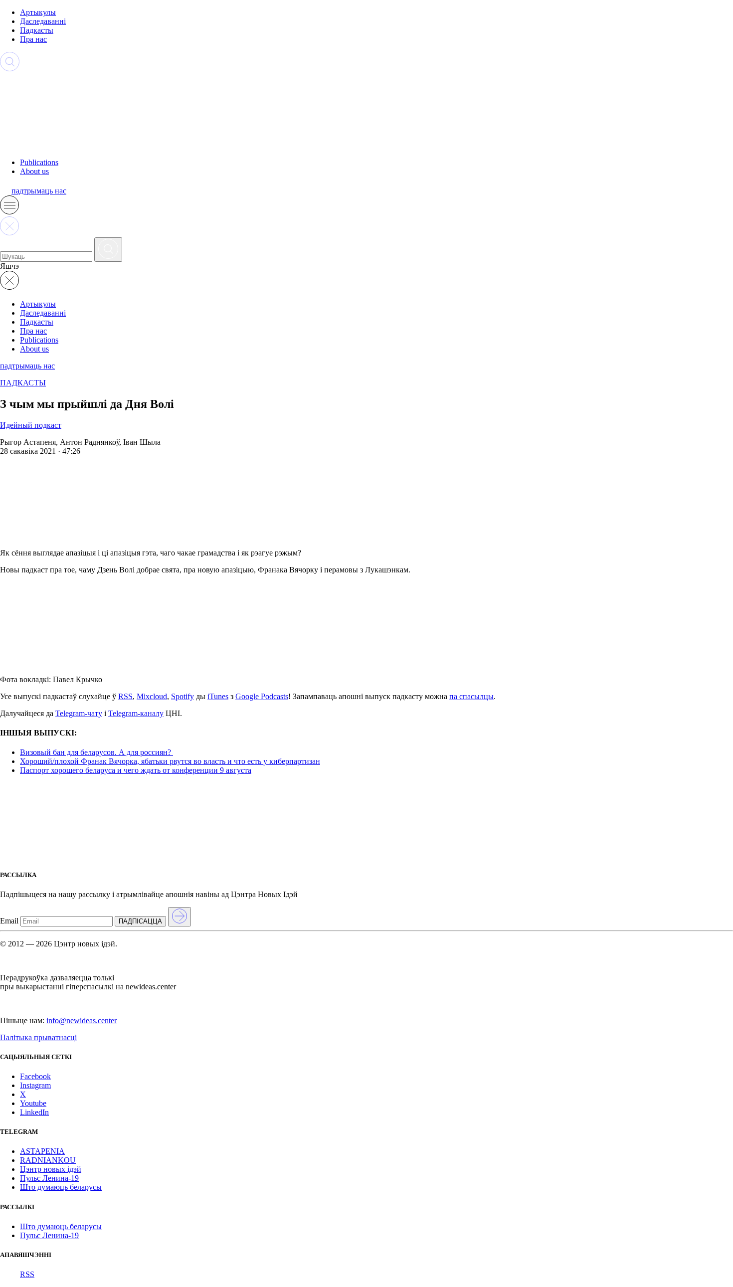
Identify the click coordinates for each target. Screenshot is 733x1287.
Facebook (35, 1076)
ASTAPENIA (42, 1151)
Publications (39, 162)
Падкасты (36, 30)
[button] (9, 211)
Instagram (35, 1085)
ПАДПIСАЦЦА (140, 921)
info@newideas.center (81, 1020)
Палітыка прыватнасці (38, 1037)
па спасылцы (471, 696)
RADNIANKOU (48, 1160)
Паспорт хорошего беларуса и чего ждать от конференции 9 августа (135, 770)
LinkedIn (34, 1112)
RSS (125, 696)
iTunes (217, 696)
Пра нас (33, 39)
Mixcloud (152, 696)
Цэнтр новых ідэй (50, 1169)
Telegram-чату (78, 713)
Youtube (33, 1103)
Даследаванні (43, 21)
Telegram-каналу (136, 713)
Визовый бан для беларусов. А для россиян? (96, 752)
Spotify (182, 696)
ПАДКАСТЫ (23, 382)
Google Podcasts (261, 696)
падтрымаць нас (38, 190)
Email (9, 921)
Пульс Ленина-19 (49, 1178)
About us (34, 171)
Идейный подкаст (30, 425)
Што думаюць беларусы (61, 1187)
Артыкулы (38, 12)
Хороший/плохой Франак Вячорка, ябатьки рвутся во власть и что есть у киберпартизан (170, 761)
